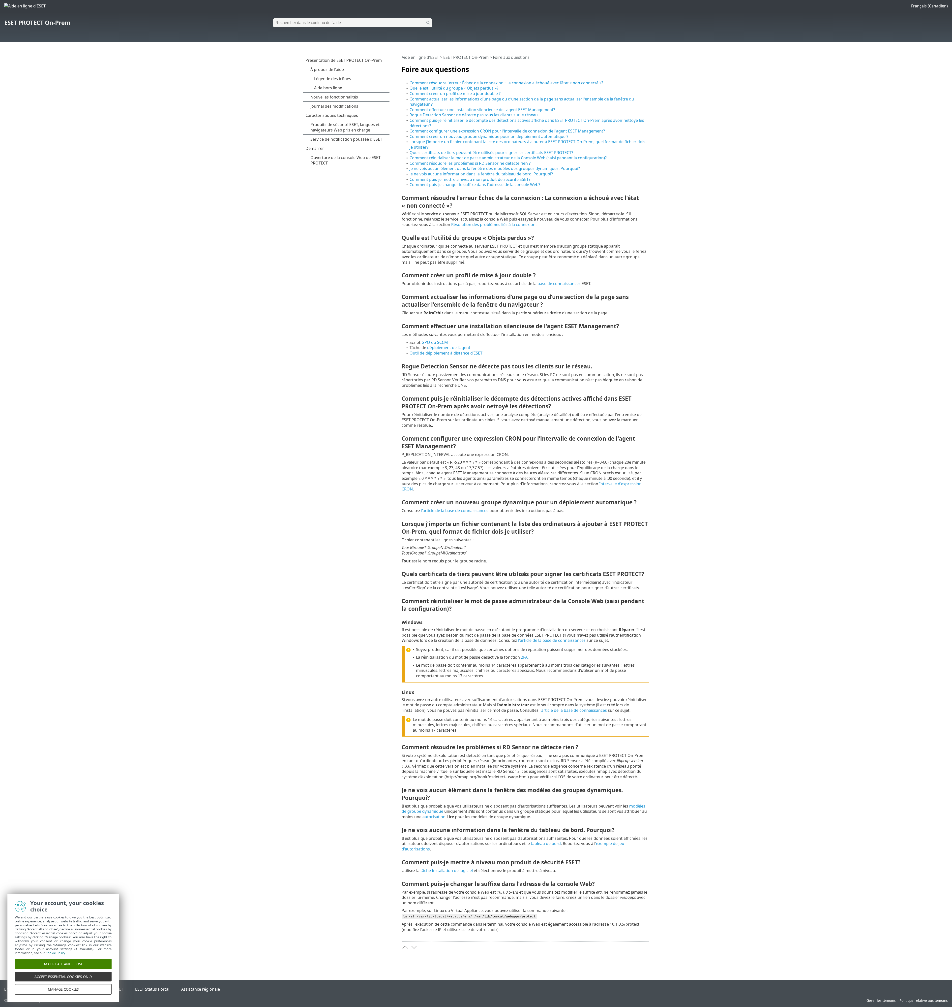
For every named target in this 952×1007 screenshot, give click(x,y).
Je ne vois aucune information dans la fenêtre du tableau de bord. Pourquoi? (481, 174)
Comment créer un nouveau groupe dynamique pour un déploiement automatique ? (489, 136)
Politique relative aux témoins (923, 1000)
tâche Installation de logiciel (446, 870)
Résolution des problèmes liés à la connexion (493, 224)
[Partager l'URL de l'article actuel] (631, 67)
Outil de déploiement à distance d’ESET (446, 353)
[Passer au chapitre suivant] (414, 947)
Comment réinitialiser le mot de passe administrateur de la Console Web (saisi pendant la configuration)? (508, 158)
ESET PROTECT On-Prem (37, 22)
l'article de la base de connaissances (552, 640)
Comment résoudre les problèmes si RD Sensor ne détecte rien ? (470, 163)
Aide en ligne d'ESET (420, 57)
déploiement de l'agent (448, 347)
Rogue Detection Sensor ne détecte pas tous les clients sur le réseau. (474, 115)
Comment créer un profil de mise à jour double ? (455, 93)
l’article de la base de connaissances (454, 510)
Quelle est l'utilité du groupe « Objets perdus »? (454, 88)
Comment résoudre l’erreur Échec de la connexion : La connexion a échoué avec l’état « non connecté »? (506, 83)
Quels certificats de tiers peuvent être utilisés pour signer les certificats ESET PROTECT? (491, 152)
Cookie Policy (55, 953)
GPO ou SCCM (434, 342)
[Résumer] (646, 67)
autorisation (434, 816)
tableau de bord (546, 843)
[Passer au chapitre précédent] (405, 947)
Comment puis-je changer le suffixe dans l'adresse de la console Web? (475, 184)
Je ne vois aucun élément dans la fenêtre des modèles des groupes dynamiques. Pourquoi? (495, 168)
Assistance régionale (200, 989)
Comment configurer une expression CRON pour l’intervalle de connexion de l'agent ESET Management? (507, 131)
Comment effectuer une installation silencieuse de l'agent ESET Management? (482, 109)
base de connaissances (559, 283)
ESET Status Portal (152, 989)
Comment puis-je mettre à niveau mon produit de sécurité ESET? (470, 179)
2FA (524, 657)
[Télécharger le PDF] (639, 67)
